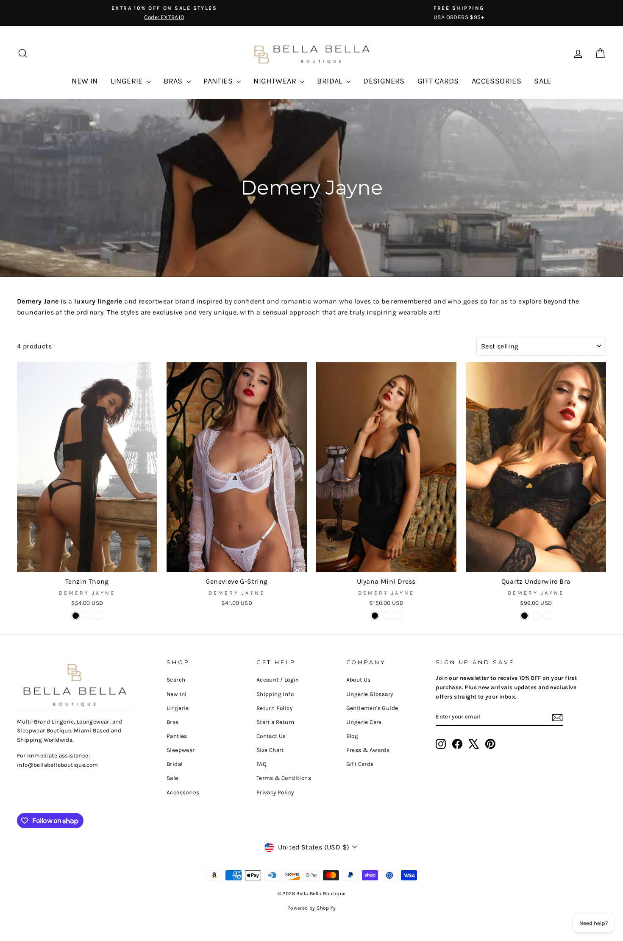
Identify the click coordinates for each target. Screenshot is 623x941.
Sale (172, 778)
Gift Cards (360, 764)
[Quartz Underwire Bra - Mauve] (536, 616)
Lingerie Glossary (369, 694)
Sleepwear (181, 750)
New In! (177, 694)
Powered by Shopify (311, 908)
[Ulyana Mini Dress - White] (398, 616)
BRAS (174, 81)
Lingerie (178, 708)
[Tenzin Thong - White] (87, 616)
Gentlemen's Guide (372, 708)
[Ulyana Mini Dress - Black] (375, 616)
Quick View (87, 562)
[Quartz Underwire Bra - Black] (524, 616)
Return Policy (274, 708)
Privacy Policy (275, 792)
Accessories (183, 792)
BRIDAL (330, 81)
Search (176, 680)
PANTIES (218, 81)
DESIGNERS (384, 81)
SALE (542, 81)
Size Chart (270, 750)
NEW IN (84, 81)
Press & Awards (368, 750)
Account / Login (277, 680)
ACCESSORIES (496, 81)
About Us (358, 680)
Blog (352, 736)
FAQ (261, 764)
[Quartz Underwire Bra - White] (547, 616)
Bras (173, 722)
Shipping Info (275, 694)
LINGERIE (128, 81)
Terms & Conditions (283, 778)
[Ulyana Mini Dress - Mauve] (386, 616)
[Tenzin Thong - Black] (76, 616)
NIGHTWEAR (275, 81)
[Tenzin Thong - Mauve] (99, 616)
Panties (177, 736)
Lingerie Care (364, 722)
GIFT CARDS (438, 81)
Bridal (175, 764)
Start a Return (275, 722)
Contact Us (271, 736)
